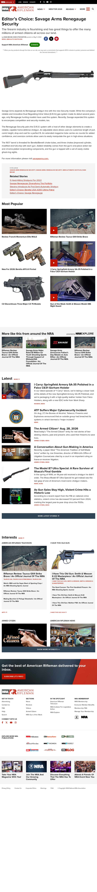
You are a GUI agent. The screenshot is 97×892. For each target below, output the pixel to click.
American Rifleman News (62, 620)
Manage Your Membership (84, 711)
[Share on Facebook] (45, 37)
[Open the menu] (88, 9)
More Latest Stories (58, 516)
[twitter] (51, 37)
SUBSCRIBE (13, 676)
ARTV (3, 612)
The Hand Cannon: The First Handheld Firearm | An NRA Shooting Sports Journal (71, 588)
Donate (32, 2)
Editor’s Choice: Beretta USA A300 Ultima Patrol (32, 189)
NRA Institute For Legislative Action (60, 708)
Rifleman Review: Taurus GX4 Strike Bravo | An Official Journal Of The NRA (11, 354)
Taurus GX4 (37, 579)
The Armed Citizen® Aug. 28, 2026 (56, 428)
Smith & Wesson (73, 581)
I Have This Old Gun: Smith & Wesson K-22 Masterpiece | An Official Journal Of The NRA (72, 576)
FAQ (3, 708)
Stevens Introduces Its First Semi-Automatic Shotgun (34, 186)
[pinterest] (56, 37)
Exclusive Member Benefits (84, 705)
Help (3, 711)
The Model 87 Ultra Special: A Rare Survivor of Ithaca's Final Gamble (63, 469)
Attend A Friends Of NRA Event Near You (84, 775)
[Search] (93, 9)
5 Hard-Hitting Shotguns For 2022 (26, 180)
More (16, 379)
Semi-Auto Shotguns (14, 39)
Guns (41, 484)
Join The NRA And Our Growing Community (35, 777)
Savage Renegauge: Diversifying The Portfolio (31, 183)
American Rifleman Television (17, 543)
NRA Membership (81, 701)
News (40, 9)
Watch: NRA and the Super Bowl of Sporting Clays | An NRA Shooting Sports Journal (23, 584)
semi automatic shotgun (72, 170)
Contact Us (6, 705)
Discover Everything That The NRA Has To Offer (60, 777)
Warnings (43, 788)
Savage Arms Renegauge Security (22, 170)
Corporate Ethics (31, 788)
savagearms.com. (41, 158)
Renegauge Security (54, 170)
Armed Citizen (39, 441)
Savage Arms (41, 170)
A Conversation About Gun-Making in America (63, 447)
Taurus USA (8, 579)
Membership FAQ (81, 708)
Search (4, 715)
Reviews (70, 9)
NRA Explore (55, 712)
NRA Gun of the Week (34, 715)
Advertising (6, 701)
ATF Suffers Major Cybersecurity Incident (60, 410)
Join (19, 2)
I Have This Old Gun (60, 543)
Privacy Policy (6, 788)
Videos (28, 708)
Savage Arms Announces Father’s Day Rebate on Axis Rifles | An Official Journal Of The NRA (59, 355)
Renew (25, 2)
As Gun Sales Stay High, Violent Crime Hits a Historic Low (62, 491)
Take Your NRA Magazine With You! (11, 775)
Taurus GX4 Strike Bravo (22, 579)
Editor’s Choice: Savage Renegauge (26, 192)
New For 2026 (55, 9)
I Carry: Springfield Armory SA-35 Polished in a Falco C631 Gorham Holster (64, 386)
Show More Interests (61, 649)
